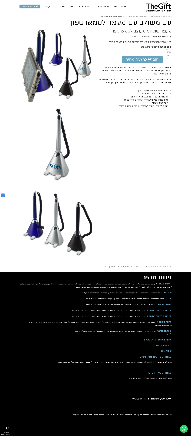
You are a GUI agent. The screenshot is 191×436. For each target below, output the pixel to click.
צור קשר (76, 415)
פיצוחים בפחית (74, 322)
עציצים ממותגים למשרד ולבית (145, 284)
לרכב (169, 334)
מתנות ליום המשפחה (63, 362)
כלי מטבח (89, 299)
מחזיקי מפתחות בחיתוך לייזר (135, 311)
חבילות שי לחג (164, 304)
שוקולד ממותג (150, 322)
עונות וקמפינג (165, 331)
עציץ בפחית (107, 322)
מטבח (169, 298)
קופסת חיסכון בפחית (60, 322)
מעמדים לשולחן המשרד (130, 287)
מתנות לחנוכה (104, 362)
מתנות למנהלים (149, 378)
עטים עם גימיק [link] (129, 16)
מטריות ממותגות (142, 331)
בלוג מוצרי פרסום (126, 415)
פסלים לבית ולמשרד (147, 287)
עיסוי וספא (153, 331)
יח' (168, 56)
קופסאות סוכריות (46, 322)
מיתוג (136, 415)
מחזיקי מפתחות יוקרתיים (98, 311)
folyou (6, 433)
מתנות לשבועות (130, 362)
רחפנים (81, 293)
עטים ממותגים (104, 287)
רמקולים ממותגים (155, 293)
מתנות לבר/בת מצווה (135, 378)
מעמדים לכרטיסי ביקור (75, 284)
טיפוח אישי (166, 351)
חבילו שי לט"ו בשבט (131, 305)
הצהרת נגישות (99, 415)
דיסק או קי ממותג (129, 293)
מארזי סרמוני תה (91, 305)
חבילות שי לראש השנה (147, 305)
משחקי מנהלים (101, 284)
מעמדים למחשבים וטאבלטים (29, 284)
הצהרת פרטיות (86, 415)
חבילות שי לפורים (117, 305)
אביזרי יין (117, 299)
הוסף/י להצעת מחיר (142, 59)
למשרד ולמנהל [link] (155, 16)
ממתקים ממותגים (138, 322)
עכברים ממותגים (116, 287)
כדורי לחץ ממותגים (128, 284)
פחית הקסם (34, 322)
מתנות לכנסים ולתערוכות (164, 378)
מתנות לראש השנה (117, 362)
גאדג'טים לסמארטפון (92, 293)
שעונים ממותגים (45, 284)
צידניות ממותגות (102, 331)
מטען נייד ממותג (116, 293)
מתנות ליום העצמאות (143, 362)
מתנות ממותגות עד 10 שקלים (157, 340)
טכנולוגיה (167, 293)
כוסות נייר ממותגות (143, 299)
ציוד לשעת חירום (163, 345)
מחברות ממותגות (92, 287)
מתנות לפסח (157, 362)
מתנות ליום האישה (78, 362)
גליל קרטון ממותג (87, 322)
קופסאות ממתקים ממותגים (122, 322)
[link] (159, 6)
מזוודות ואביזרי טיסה (59, 284)
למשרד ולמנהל (164, 284)
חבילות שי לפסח (103, 305)
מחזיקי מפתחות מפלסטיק (79, 311)
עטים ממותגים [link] (142, 16)
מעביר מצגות (80, 287)
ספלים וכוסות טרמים (157, 299)
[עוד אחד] (171, 58)
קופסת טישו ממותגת (116, 331)
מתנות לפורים (167, 362)
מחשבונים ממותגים (114, 284)
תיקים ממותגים (89, 284)
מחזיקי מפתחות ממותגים (159, 310)
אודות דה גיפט (144, 415)
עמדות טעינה (105, 293)
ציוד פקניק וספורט (89, 331)
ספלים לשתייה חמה (128, 299)
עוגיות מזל (98, 322)
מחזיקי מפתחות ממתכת (116, 311)
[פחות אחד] (164, 58)
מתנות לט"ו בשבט (92, 362)
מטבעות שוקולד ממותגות (163, 325)
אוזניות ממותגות (142, 293)
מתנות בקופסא (164, 322)
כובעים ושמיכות (130, 331)
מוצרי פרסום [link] (167, 16)
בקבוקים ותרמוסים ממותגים (103, 299)
